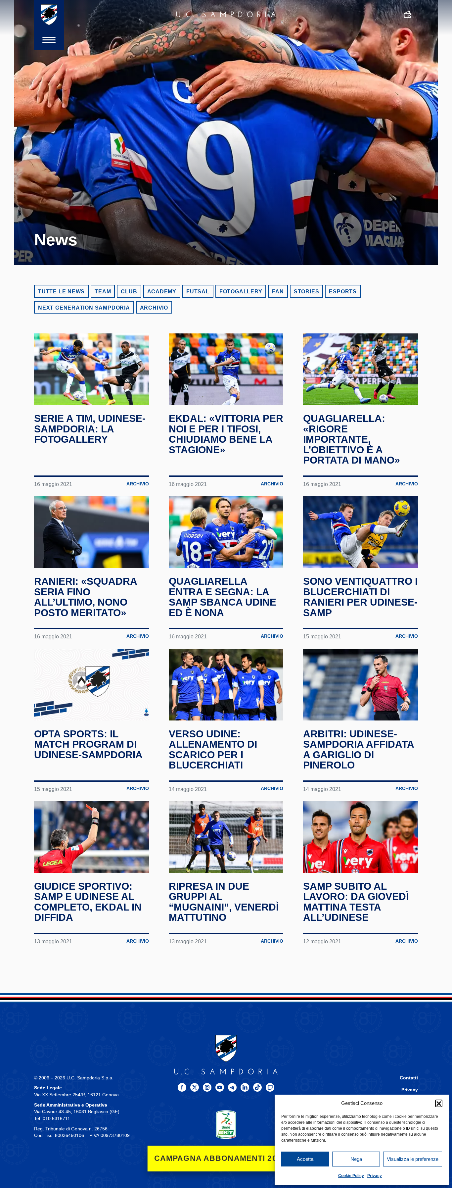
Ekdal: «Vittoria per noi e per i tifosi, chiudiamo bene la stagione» (226, 434)
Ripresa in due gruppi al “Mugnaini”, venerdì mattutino (224, 902)
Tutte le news (61, 291)
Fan (278, 291)
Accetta (305, 1159)
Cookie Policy (351, 1175)
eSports (343, 291)
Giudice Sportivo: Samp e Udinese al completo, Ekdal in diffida (88, 902)
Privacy (374, 1175)
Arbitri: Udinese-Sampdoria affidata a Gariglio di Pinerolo (358, 749)
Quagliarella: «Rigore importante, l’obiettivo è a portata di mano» (351, 439)
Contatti (409, 1077)
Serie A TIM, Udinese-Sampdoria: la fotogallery (90, 429)
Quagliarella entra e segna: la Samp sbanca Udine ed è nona (222, 597)
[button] (438, 1103)
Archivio (154, 308)
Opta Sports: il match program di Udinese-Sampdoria (88, 744)
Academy (162, 291)
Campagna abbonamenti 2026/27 (226, 1158)
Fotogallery (240, 291)
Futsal (197, 291)
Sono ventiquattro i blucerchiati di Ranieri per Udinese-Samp (360, 597)
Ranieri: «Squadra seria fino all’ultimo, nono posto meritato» (85, 597)
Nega (356, 1159)
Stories (306, 291)
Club (129, 291)
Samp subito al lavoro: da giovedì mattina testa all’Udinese (356, 902)
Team (103, 291)
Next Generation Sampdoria (84, 308)
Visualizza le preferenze (412, 1159)
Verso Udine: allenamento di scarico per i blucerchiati (213, 749)
